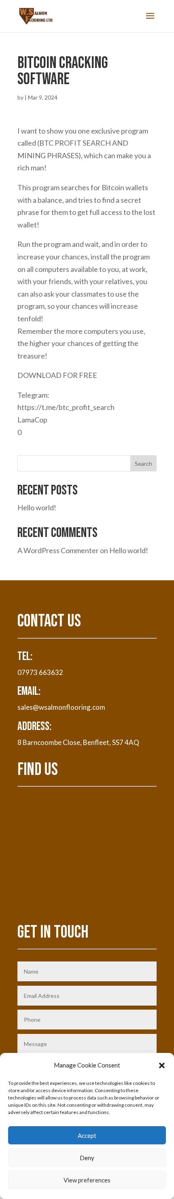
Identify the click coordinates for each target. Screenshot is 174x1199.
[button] (162, 1065)
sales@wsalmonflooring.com (61, 707)
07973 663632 (40, 672)
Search (143, 463)
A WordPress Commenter (58, 550)
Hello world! (36, 507)
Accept (87, 1135)
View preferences (87, 1180)
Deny (87, 1157)
